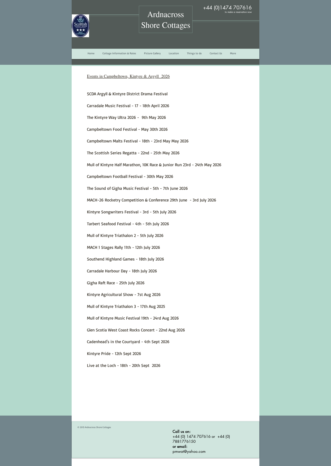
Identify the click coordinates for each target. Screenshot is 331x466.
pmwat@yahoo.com (189, 451)
